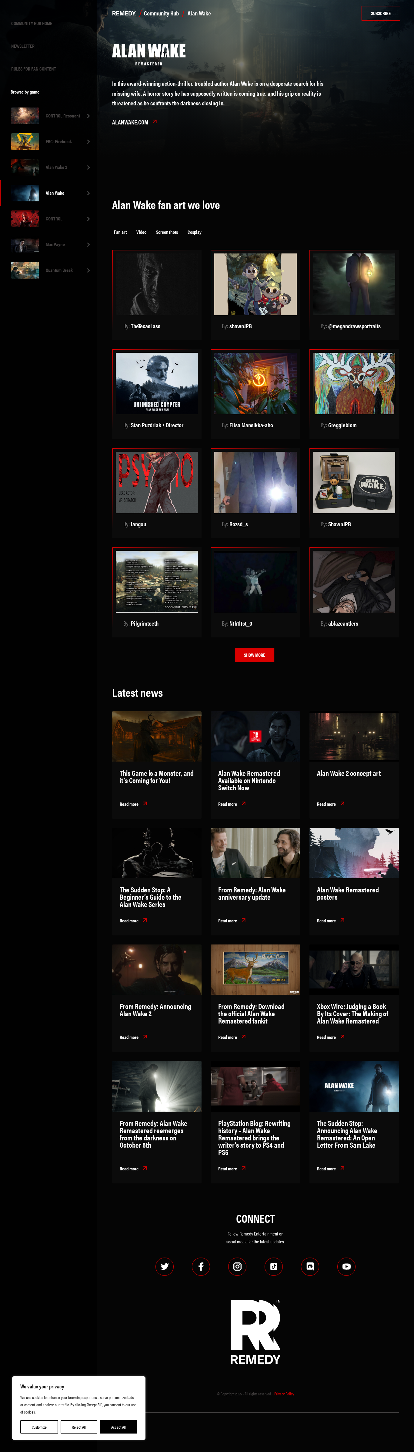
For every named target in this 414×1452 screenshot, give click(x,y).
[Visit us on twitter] (164, 1267)
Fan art (120, 231)
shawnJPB (240, 325)
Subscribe (381, 13)
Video (141, 231)
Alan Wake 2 (56, 167)
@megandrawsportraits (354, 325)
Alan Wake (55, 192)
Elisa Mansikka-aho (251, 424)
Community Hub (161, 12)
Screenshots (167, 231)
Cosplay (195, 231)
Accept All (118, 1427)
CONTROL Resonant (63, 115)
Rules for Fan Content (33, 68)
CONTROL (54, 218)
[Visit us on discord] (310, 1267)
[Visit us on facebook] (201, 1267)
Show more (254, 654)
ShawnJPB (339, 523)
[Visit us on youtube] (346, 1267)
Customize (39, 1427)
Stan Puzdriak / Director (157, 424)
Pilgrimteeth (145, 623)
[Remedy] (122, 13)
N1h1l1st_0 (240, 623)
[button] (134, 804)
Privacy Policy (284, 1394)
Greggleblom (342, 424)
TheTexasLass (145, 325)
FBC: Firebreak (59, 141)
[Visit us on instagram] (237, 1267)
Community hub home (31, 23)
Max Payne (55, 244)
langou (138, 523)
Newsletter (23, 45)
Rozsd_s (238, 523)
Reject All (79, 1427)
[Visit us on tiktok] (274, 1267)
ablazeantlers (343, 623)
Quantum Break (59, 269)
